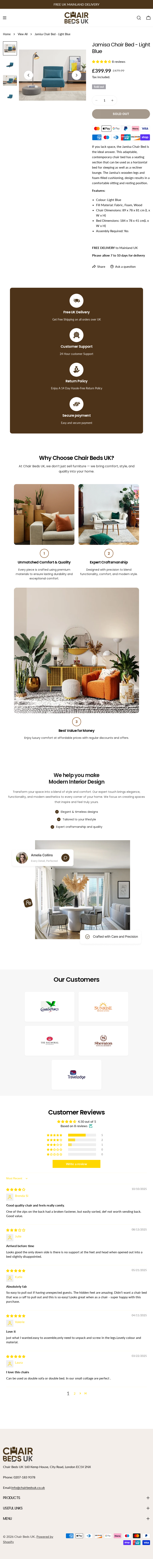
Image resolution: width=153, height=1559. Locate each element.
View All (22, 34)
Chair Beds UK (24, 1536)
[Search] (139, 18)
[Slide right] (76, 75)
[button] (102, 61)
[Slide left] (28, 75)
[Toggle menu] (5, 18)
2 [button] (75, 1393)
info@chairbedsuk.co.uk (28, 1487)
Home (7, 34)
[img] (15, 1189)
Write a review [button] (76, 1164)
